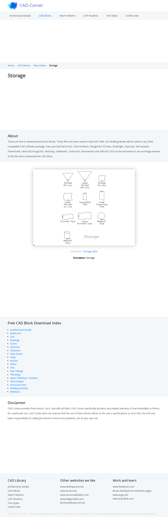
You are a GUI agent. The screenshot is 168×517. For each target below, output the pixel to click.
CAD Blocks (45, 15)
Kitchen (14, 360)
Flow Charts (39, 65)
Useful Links (132, 15)
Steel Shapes (17, 381)
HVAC (13, 357)
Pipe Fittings (16, 371)
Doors (13, 343)
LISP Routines (90, 15)
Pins (12, 367)
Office (13, 364)
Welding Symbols (19, 388)
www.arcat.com (68, 490)
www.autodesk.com (123, 498)
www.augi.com (120, 494)
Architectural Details (20, 15)
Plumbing (15, 374)
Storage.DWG (90, 251)
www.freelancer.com (124, 486)
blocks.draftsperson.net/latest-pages (132, 490)
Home (11, 65)
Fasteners (15, 350)
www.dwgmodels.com (72, 498)
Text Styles (112, 15)
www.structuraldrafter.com (74, 494)
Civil (12, 336)
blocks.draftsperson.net (72, 502)
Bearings (15, 340)
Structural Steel (18, 384)
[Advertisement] (84, 104)
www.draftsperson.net (72, 486)
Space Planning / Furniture (24, 377)
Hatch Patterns (67, 15)
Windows (15, 391)
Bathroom (15, 333)
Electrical (15, 347)
